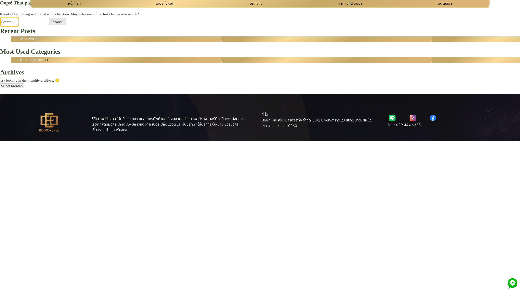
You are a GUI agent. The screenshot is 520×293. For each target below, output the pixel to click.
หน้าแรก (74, 4)
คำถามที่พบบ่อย (350, 4)
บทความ (256, 4)
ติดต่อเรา (445, 4)
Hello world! (28, 39)
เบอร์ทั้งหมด (165, 4)
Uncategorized (30, 60)
